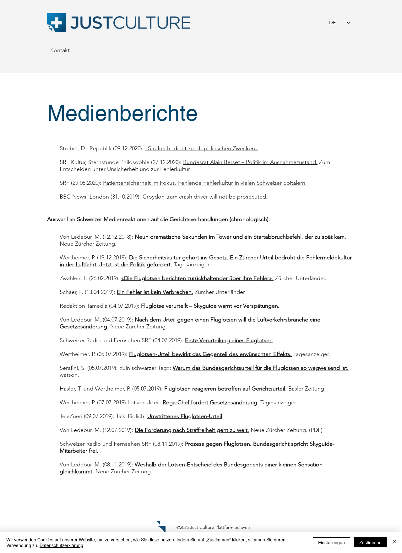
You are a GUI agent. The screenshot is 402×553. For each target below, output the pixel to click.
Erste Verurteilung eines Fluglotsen (229, 340)
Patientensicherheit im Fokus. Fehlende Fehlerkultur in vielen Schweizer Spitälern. (205, 182)
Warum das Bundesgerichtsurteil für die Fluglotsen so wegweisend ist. (261, 367)
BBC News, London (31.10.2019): (101, 196)
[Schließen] (394, 542)
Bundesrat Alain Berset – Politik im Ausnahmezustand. (250, 162)
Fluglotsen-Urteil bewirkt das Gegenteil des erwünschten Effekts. (210, 354)
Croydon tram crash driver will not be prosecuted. (205, 196)
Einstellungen (331, 542)
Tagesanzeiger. (192, 264)
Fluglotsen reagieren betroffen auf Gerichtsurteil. (225, 388)
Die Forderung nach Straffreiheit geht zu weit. (192, 430)
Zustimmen (370, 542)
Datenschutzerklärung (61, 545)
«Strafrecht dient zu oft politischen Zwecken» (201, 148)
